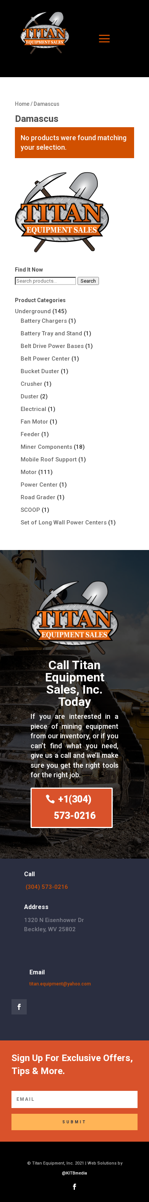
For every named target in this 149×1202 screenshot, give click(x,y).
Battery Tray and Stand (51, 333)
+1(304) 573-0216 (75, 807)
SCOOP (30, 509)
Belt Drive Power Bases (52, 346)
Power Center (39, 484)
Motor (29, 472)
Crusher (31, 383)
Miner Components (46, 446)
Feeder (30, 434)
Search (88, 281)
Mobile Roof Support (49, 459)
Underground (33, 311)
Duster (30, 396)
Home (22, 104)
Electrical (33, 409)
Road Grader (38, 497)
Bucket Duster (40, 371)
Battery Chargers (44, 320)
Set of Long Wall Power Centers (64, 522)
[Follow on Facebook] (19, 1006)
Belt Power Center (45, 358)
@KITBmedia (74, 1173)
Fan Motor (34, 421)
